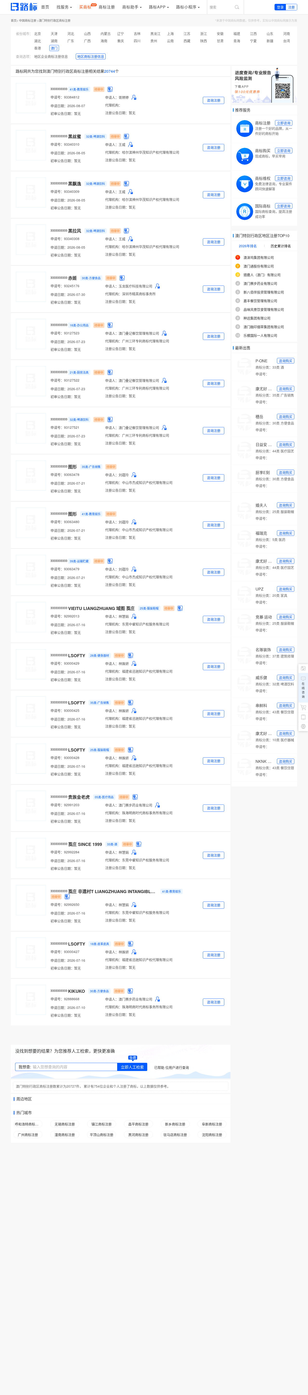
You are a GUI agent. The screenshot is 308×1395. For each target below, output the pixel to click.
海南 (104, 40)
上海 (170, 33)
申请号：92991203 (65, 804)
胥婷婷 (124, 97)
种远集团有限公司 (257, 318)
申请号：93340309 (65, 191)
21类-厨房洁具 (79, 372)
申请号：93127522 (65, 380)
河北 (70, 33)
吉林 (137, 33)
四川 (137, 40)
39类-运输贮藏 (79, 561)
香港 (37, 47)
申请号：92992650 (65, 904)
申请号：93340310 (65, 144)
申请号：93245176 (65, 285)
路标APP (157, 7)
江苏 (187, 33)
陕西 (203, 40)
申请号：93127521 (65, 427)
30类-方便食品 (91, 278)
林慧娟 (124, 616)
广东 (70, 40)
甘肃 (220, 40)
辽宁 (120, 33)
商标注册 (107, 7)
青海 (236, 40)
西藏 (187, 40)
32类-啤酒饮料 (95, 136)
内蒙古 (106, 33)
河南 (286, 33)
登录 (280, 7)
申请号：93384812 (65, 97)
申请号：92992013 (65, 616)
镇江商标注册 (101, 1124)
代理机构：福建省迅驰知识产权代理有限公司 (139, 671)
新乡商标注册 (175, 1124)
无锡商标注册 (65, 1124)
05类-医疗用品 (104, 797)
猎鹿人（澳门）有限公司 (262, 274)
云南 (170, 40)
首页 (45, 7)
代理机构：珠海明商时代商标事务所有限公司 (139, 812)
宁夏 (253, 40)
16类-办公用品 (79, 325)
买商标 (85, 7)
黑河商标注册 (138, 1134)
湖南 (54, 40)
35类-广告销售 (91, 467)
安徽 (220, 33)
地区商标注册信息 (90, 56)
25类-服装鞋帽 (149, 608)
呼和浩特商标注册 (28, 1124)
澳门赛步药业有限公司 (135, 805)
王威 (122, 144)
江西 (253, 33)
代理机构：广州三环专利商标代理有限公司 (137, 340)
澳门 (54, 47)
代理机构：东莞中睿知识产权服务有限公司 (137, 624)
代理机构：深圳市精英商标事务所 (130, 293)
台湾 (286, 40)
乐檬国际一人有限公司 (260, 335)
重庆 (120, 40)
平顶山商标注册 (101, 1134)
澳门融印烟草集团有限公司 (264, 326)
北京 (37, 33)
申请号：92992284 (65, 852)
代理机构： (113, 105)
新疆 (270, 40)
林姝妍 (124, 663)
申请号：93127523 (65, 333)
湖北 (37, 40)
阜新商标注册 (212, 1124)
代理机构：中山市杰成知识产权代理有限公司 (139, 482)
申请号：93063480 (65, 521)
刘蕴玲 (124, 474)
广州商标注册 (28, 1134)
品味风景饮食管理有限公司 (264, 309)
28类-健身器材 (99, 655)
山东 (270, 33)
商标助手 (130, 7)
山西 (87, 33)
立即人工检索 (132, 1067)
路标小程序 (186, 7)
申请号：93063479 (65, 568)
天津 (54, 33)
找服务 (63, 7)
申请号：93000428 (65, 757)
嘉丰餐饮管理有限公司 (260, 300)
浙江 (203, 33)
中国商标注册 (27, 20)
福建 (236, 33)
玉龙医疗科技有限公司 (135, 286)
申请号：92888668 (65, 998)
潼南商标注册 (65, 1134)
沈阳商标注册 (212, 1134)
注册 (291, 7)
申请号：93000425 (65, 710)
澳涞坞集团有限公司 (259, 257)
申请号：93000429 (65, 663)
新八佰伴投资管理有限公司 (264, 292)
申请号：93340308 (65, 238)
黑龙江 (155, 33)
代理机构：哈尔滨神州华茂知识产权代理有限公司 (142, 152)
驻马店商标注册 (175, 1134)
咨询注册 (213, 100)
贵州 (153, 40)
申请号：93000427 (65, 951)
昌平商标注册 (138, 1124)
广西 (87, 40)
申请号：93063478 (65, 474)
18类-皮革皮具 (99, 944)
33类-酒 (112, 844)
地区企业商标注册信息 (51, 56)
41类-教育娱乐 (79, 89)
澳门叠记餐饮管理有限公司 (139, 333)
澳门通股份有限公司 (259, 266)
